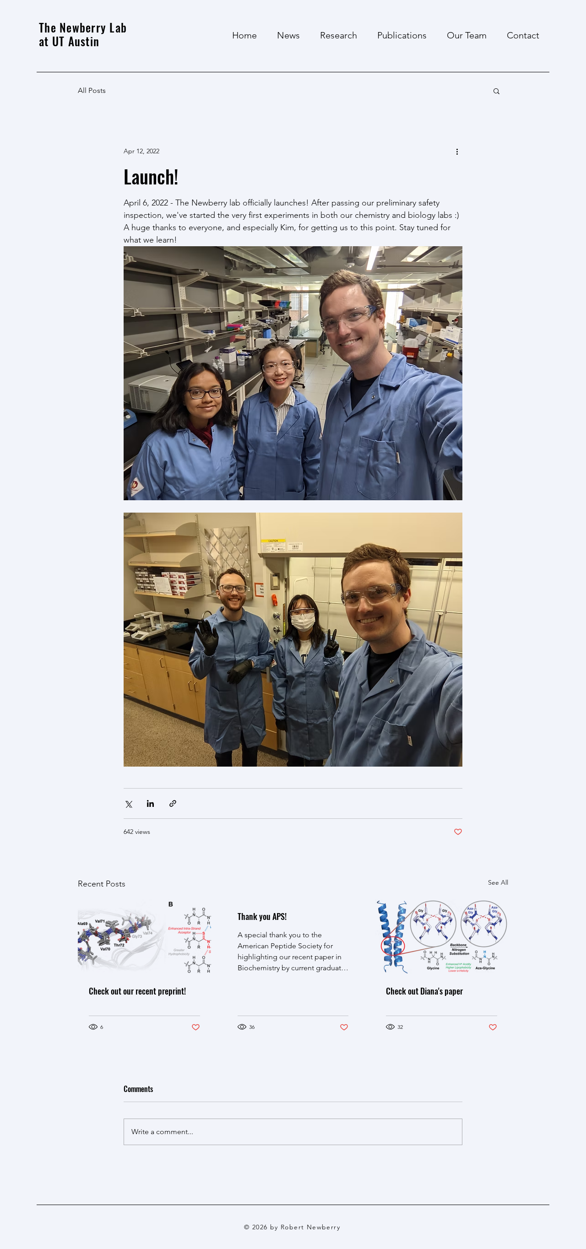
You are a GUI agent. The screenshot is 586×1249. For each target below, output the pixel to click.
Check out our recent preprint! (137, 991)
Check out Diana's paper (424, 991)
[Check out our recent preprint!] (144, 936)
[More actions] (456, 151)
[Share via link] (172, 803)
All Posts (92, 90)
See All (498, 882)
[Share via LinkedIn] (150, 803)
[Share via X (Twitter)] (128, 803)
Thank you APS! (262, 916)
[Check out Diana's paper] (441, 936)
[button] (496, 90)
